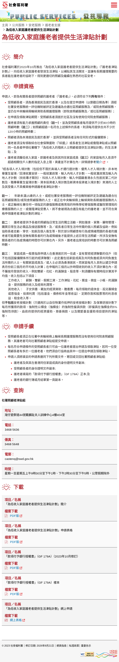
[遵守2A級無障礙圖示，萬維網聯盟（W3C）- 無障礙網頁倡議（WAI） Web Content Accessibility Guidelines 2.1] (87, 654)
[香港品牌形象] (106, 654)
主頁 (5, 25)
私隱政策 (74, 645)
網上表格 (16, 620)
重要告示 (86, 645)
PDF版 (14, 515)
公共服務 (18, 25)
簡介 (99, 162)
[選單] (114, 5)
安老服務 (35, 25)
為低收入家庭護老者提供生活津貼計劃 (32, 30)
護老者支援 (52, 25)
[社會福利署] (25, 5)
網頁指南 (61, 645)
